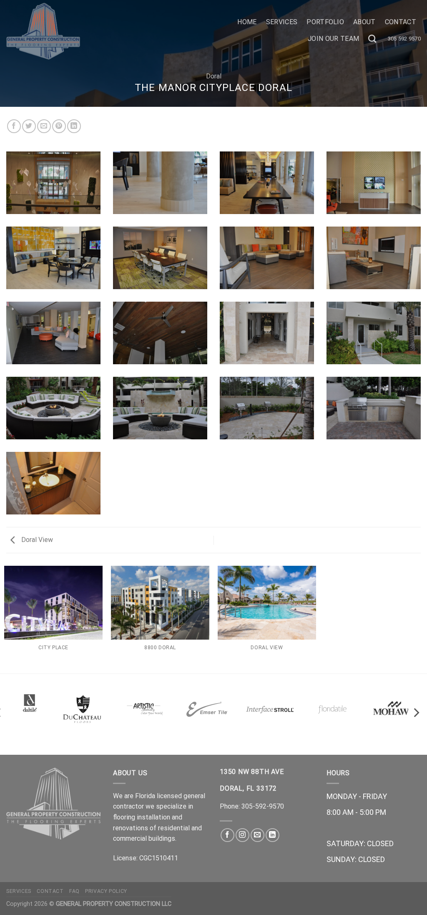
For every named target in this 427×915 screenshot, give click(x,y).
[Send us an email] (257, 835)
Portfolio (325, 22)
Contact (400, 22)
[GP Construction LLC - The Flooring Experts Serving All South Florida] (105, 31)
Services (282, 22)
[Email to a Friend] (44, 126)
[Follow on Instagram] (242, 835)
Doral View (36, 540)
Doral (213, 76)
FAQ (74, 891)
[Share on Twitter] (29, 126)
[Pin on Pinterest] (59, 126)
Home (246, 22)
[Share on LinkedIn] (74, 126)
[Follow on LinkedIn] (272, 835)
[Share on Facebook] (14, 126)
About (364, 22)
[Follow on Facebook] (227, 835)
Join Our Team (333, 39)
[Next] (415, 713)
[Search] (372, 39)
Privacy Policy (106, 891)
